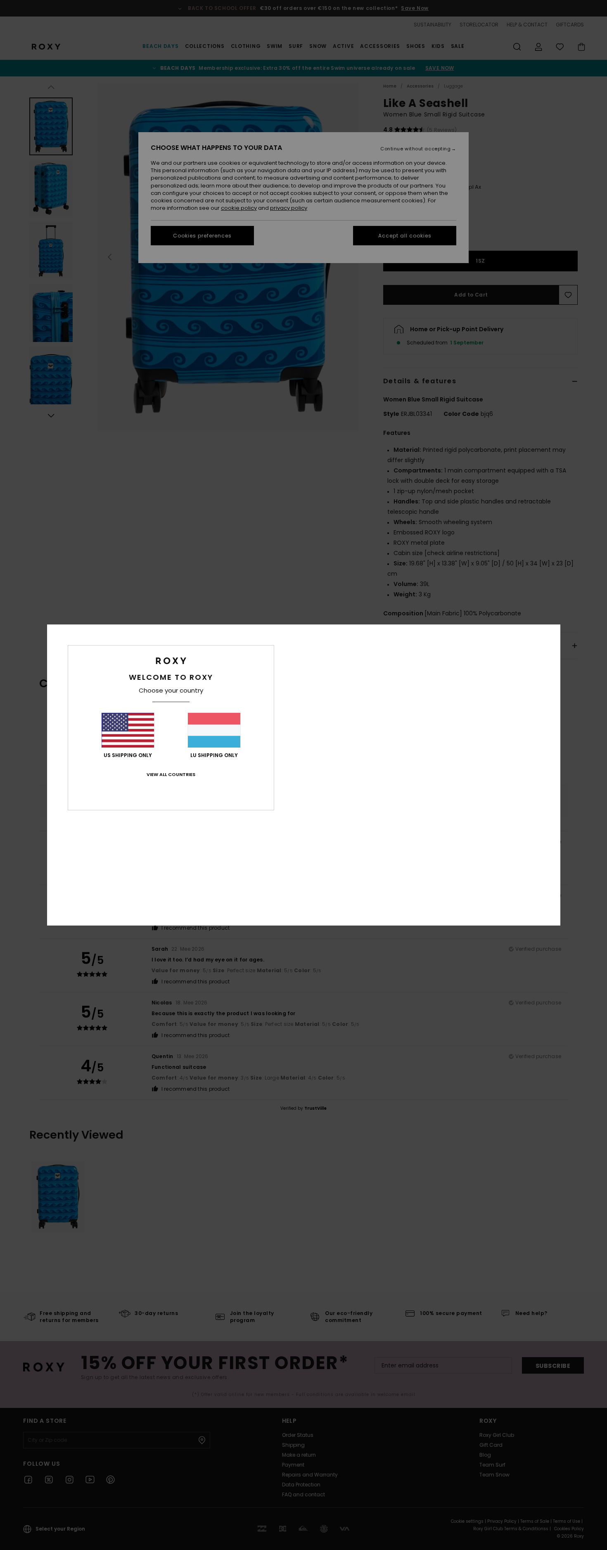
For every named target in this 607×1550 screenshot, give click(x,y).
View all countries (171, 774)
